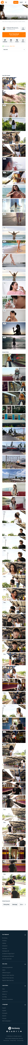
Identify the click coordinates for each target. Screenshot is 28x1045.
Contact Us (4, 1009)
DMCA (3, 988)
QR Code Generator (7, 977)
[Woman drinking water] (13, 328)
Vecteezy (4, 958)
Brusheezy (4, 956)
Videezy (4, 961)
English (4, 1026)
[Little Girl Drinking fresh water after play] (13, 301)
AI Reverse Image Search (8, 971)
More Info (6, 49)
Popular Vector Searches (8, 993)
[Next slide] (22, 922)
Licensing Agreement (7, 985)
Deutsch (4, 1034)
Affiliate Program (6, 990)
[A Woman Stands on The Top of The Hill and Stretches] (13, 123)
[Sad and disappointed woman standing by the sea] (13, 342)
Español (4, 1028)
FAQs (3, 1007)
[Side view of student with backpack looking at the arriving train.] (13, 408)
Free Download (14, 34)
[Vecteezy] (2, 2)
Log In (21, 2)
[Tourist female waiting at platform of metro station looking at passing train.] (10, 396)
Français (4, 1036)
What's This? (12, 46)
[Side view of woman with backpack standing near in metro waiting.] (13, 359)
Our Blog (4, 1015)
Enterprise (4, 964)
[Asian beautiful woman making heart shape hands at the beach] (13, 191)
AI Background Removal (8, 974)
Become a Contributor (7, 1017)
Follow (23, 29)
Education (4, 966)
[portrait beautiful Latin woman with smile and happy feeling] (13, 110)
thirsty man (6, 922)
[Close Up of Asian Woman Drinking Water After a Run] (13, 163)
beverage (14, 922)
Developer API (5, 969)
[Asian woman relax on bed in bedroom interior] (13, 205)
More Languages (6, 1039)
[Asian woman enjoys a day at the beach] (13, 246)
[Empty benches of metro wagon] (5, 386)
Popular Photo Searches (8, 996)
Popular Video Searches (8, 998)
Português (4, 1031)
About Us (4, 1012)
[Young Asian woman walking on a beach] (13, 218)
